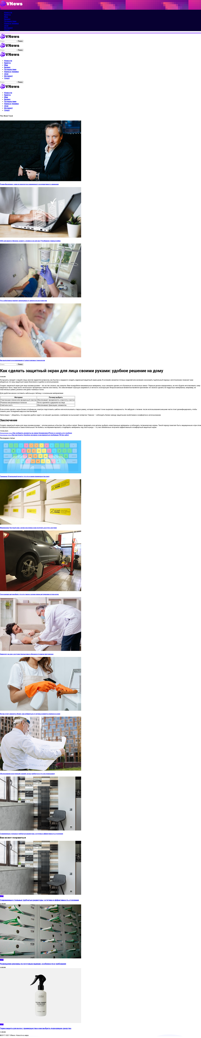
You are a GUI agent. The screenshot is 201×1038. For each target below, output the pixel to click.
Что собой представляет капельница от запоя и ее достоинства (23, 300)
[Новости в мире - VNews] (9, 57)
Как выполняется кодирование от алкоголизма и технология (22, 360)
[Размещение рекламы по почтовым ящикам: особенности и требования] (40, 958)
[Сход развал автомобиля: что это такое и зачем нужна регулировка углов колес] (40, 591)
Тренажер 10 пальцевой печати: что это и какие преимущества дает (25, 476)
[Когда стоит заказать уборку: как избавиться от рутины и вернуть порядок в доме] (40, 710)
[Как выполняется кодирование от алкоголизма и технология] (40, 357)
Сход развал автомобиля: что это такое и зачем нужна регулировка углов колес (29, 594)
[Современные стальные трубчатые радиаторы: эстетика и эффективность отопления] (40, 830)
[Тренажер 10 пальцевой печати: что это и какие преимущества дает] (40, 473)
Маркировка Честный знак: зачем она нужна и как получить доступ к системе (28, 528)
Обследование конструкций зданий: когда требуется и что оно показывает (27, 774)
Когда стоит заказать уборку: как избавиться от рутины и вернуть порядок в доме (30, 714)
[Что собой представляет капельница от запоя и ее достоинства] (40, 297)
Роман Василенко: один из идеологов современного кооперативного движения (29, 184)
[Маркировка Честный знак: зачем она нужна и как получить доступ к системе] (40, 524)
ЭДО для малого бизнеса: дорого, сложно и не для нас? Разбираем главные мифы (30, 241)
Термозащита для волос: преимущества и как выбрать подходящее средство (35, 1028)
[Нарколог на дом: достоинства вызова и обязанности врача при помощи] (40, 650)
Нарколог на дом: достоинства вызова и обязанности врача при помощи (26, 654)
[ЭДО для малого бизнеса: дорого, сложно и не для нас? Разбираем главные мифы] (40, 237)
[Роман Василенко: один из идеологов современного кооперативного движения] (40, 181)
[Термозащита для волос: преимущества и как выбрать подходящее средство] (40, 1022)
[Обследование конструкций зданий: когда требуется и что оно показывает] (40, 770)
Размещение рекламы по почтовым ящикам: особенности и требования (33, 964)
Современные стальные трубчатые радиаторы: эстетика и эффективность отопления (31, 834)
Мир (2, 896)
